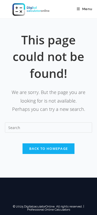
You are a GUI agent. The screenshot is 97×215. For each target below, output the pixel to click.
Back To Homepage (48, 148)
